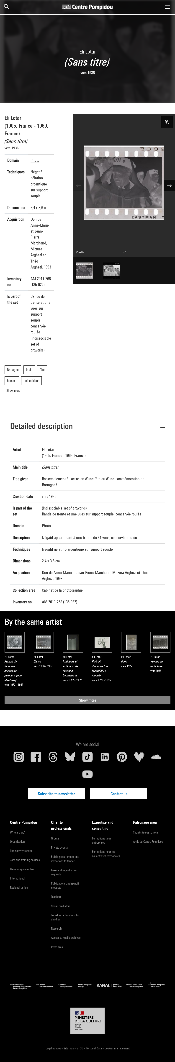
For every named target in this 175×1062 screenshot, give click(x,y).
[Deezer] (139, 758)
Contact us (119, 793)
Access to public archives (65, 937)
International (17, 878)
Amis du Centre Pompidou (148, 841)
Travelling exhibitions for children (65, 917)
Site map (69, 1048)
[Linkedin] (104, 758)
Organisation (17, 841)
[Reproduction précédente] (78, 185)
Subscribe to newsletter (56, 793)
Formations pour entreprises (101, 840)
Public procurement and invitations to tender (65, 859)
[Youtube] (87, 776)
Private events (59, 847)
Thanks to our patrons (145, 832)
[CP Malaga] (87, 988)
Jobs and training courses (25, 860)
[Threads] (53, 758)
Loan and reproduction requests (64, 872)
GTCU (80, 1048)
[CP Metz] (68, 988)
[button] (87, 427)
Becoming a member (22, 869)
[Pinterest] (122, 758)
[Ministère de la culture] (87, 1021)
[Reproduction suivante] (169, 185)
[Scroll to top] (164, 1051)
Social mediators (60, 906)
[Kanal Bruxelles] (111, 988)
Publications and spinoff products (65, 885)
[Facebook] (36, 758)
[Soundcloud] (156, 758)
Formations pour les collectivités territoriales (106, 854)
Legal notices (54, 1048)
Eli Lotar (13, 118)
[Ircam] (47, 988)
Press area (57, 947)
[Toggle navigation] (167, 7)
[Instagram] (18, 758)
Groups (55, 838)
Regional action (19, 887)
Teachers (56, 896)
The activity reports (21, 851)
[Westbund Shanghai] (137, 988)
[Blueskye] (70, 758)
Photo (35, 160)
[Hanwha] (156, 988)
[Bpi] (23, 988)
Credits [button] (80, 252)
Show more (87, 700)
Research (56, 928)
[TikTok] (87, 758)
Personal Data (94, 1048)
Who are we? (17, 832)
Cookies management (117, 1048)
